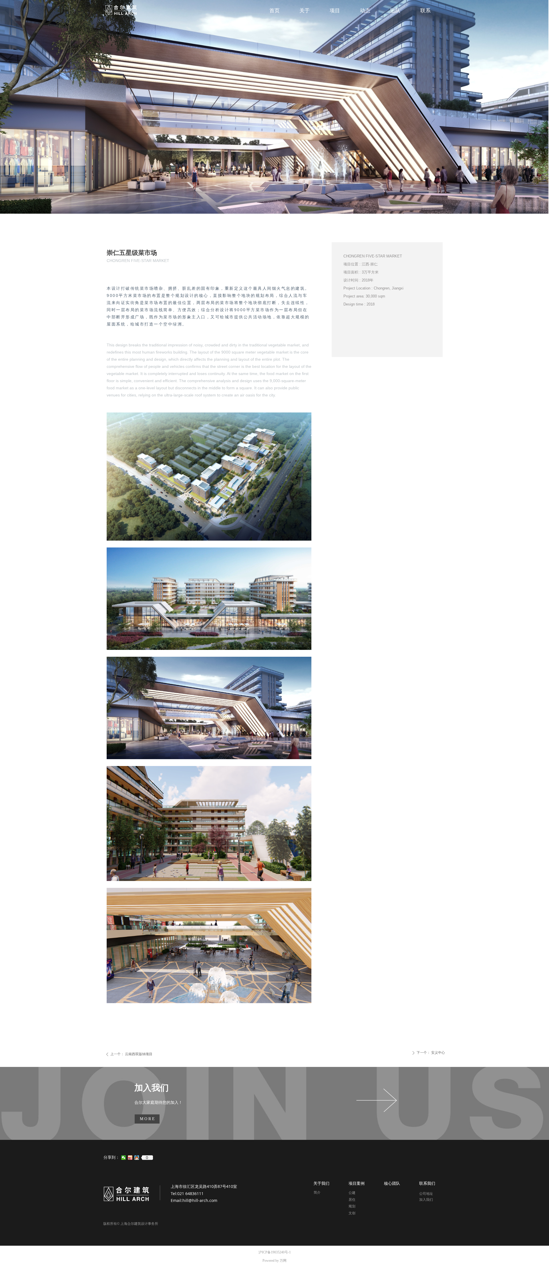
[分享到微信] (123, 1157)
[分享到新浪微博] (130, 1157)
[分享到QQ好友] (136, 1157)
